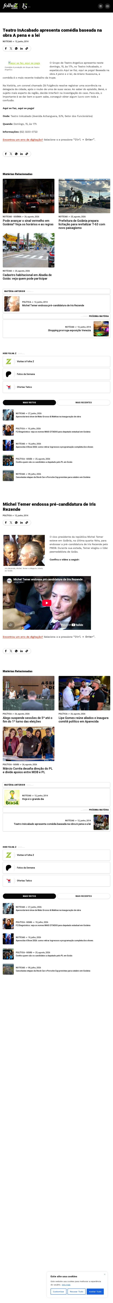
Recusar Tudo (76, 1291)
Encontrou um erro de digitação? (23, 139)
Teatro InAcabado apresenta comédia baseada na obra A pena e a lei (52, 824)
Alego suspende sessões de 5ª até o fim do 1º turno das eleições (27, 720)
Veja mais (66, 1285)
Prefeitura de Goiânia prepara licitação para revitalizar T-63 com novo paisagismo (82, 224)
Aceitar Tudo (95, 1291)
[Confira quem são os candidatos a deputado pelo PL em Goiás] (8, 460)
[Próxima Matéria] (101, 328)
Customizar (58, 1291)
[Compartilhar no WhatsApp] (16, 48)
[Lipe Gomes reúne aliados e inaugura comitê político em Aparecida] (84, 693)
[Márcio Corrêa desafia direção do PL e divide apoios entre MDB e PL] (28, 743)
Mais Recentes (84, 402)
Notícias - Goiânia (12, 216)
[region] (77, 1284)
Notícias (7, 41)
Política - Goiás (24, 459)
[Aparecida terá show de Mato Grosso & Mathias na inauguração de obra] (8, 414)
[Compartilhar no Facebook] (5, 48)
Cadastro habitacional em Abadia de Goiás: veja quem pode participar (27, 277)
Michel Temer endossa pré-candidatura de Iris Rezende (53, 305)
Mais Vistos (29, 402)
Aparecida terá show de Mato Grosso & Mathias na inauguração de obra (48, 416)
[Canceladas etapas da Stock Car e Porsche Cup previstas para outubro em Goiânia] (8, 475)
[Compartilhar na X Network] (11, 48)
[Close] (104, 1274)
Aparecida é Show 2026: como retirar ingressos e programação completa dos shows (54, 447)
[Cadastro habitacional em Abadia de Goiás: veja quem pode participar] (28, 250)
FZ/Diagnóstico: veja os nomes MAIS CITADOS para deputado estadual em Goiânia (53, 431)
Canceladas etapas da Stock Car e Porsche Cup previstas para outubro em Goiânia (53, 477)
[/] (100, 6)
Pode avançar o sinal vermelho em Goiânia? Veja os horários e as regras (28, 223)
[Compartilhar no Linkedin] (21, 48)
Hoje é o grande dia (33, 799)
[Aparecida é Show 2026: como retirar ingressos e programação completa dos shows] (8, 938)
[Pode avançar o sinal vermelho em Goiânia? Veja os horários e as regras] (28, 195)
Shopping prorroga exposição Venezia (69, 330)
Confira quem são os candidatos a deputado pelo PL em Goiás (44, 462)
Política (26, 302)
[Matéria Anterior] (11, 303)
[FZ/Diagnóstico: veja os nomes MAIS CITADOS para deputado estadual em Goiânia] (8, 923)
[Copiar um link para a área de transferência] (26, 48)
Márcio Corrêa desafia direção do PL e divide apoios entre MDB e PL (28, 770)
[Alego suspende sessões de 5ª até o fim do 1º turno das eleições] (28, 693)
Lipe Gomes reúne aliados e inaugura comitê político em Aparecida (83, 720)
